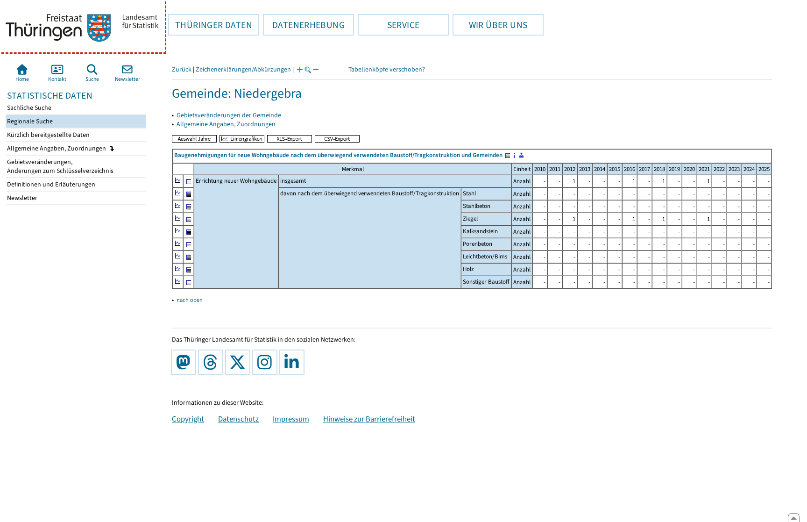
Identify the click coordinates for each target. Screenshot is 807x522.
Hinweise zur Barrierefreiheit (369, 419)
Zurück (181, 69)
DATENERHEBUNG (304, 25)
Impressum (291, 419)
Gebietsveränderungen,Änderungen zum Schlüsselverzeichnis (59, 166)
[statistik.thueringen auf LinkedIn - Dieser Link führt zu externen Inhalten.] (293, 362)
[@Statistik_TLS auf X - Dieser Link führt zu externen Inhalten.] (239, 362)
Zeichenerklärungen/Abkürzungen (243, 69)
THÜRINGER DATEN (210, 25)
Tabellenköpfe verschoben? (386, 69)
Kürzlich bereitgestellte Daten (48, 134)
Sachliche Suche (28, 107)
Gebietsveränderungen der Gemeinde (229, 115)
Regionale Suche (29, 121)
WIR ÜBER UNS (490, 25)
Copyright (188, 419)
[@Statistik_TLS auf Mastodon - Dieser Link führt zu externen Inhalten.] (185, 362)
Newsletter (21, 197)
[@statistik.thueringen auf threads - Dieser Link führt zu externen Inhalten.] (212, 362)
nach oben (190, 300)
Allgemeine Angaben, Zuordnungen (57, 148)
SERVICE (388, 25)
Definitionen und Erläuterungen (50, 184)
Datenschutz (238, 419)
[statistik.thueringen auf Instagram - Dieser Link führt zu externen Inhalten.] (266, 362)
